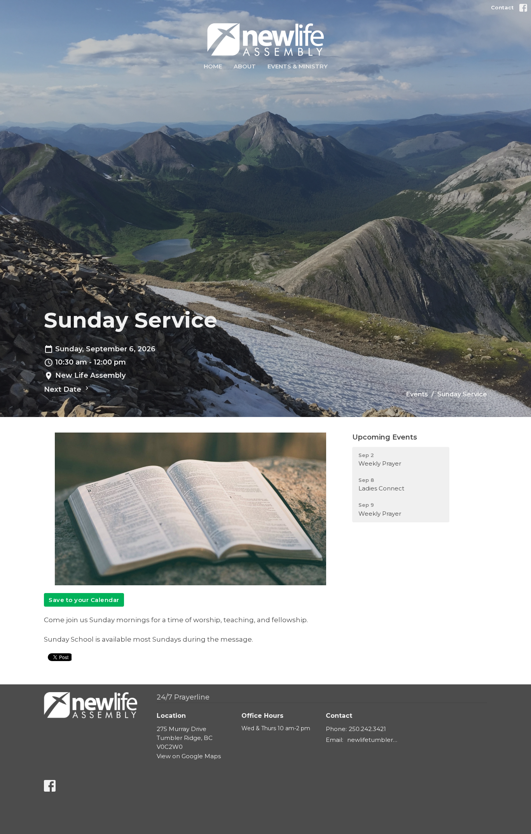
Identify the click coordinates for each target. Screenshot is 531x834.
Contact (502, 7)
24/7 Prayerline (183, 697)
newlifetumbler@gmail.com (375, 739)
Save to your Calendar (84, 600)
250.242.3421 (367, 729)
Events (417, 394)
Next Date (63, 389)
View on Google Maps (189, 756)
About (245, 66)
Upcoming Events (384, 437)
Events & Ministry (297, 66)
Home (213, 66)
